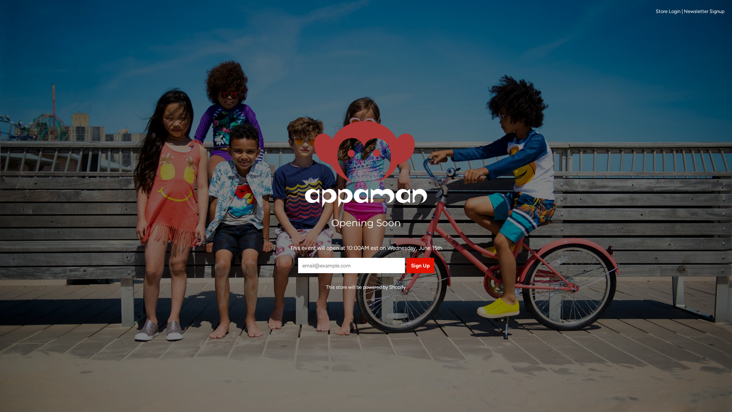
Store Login (668, 11)
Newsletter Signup (704, 11)
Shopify (397, 287)
